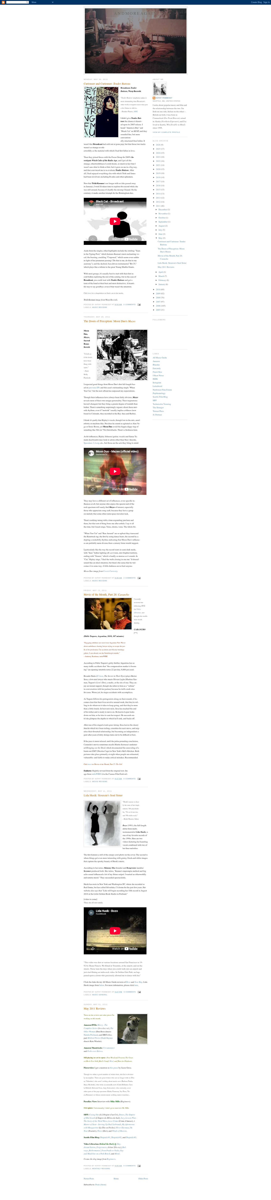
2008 (158, 297)
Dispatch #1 (105, 1137)
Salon (101, 985)
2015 (158, 189)
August (162, 225)
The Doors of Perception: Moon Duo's (109, 321)
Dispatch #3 (131, 1137)
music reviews (99, 307)
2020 (158, 169)
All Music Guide (160, 357)
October (162, 217)
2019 (158, 173)
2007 (158, 301)
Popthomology (159, 393)
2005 (158, 309)
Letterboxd (157, 386)
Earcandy (157, 368)
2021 (158, 165)
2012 (158, 201)
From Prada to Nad (109, 1150)
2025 (158, 148)
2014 (158, 193)
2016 (158, 185)
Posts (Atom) (100, 1184)
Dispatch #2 (116, 1137)
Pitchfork (87, 378)
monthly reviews (101, 1168)
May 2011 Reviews (95, 1008)
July (161, 229)
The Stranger (158, 407)
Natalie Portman (90, 1034)
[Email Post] (138, 304)
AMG (136, 111)
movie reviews (99, 781)
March (162, 276)
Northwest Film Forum (162, 389)
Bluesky (156, 364)
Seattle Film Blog (160, 396)
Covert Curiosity (110, 571)
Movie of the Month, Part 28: (106, 594)
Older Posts (143, 1178)
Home (116, 1178)
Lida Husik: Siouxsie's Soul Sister (103, 795)
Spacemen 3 (89, 442)
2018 (158, 177)
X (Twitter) (157, 414)
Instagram (157, 382)
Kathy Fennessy (164, 98)
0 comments (130, 304)
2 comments (130, 578)
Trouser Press (158, 411)
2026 (158, 144)
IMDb (155, 378)
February (163, 280)
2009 (158, 293)
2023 (158, 157)
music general (99, 995)
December (163, 209)
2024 (158, 152)
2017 (158, 181)
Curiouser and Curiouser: (107, 83)
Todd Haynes (107, 1037)
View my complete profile (166, 132)
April (161, 272)
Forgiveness (101, 1147)
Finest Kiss (157, 371)
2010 (158, 289)
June (161, 233)
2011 (158, 205)
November (163, 213)
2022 (158, 161)
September (163, 221)
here (89, 293)
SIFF (155, 400)
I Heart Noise (158, 375)
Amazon (156, 361)
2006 (158, 305)
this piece (114, 1067)
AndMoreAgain (135, 13)
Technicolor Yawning (162, 404)
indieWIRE (96, 774)
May (161, 238)
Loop (97, 442)
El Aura (100, 676)
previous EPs (94, 387)
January (162, 284)
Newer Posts (89, 1178)
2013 (158, 197)
